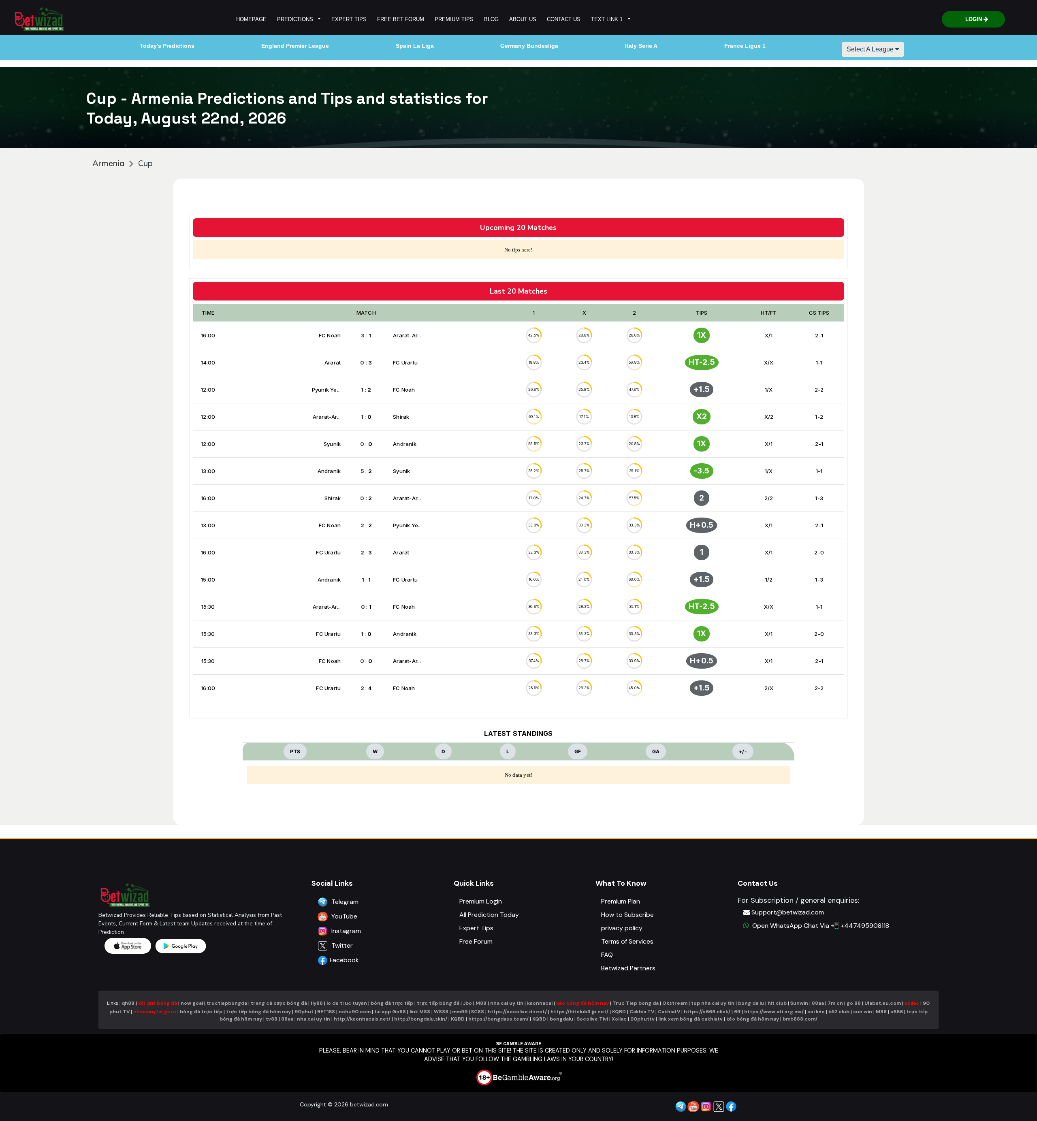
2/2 (768, 498)
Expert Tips (349, 19)
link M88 (420, 1011)
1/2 (769, 579)
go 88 (854, 1003)
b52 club (838, 1011)
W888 (441, 1011)
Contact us (563, 19)
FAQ (607, 955)
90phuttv (642, 1019)
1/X (769, 389)
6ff (737, 1011)
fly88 (317, 1003)
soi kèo (816, 1011)
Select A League (871, 49)
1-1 (819, 362)
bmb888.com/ (800, 1019)
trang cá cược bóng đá (279, 1003)
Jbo (467, 1003)
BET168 (326, 1011)
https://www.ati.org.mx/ (774, 1011)
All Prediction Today (489, 914)
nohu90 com (355, 1011)
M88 (481, 1003)
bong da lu (751, 1003)
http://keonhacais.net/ (362, 1019)
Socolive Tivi (592, 1019)
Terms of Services (627, 941)
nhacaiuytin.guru (154, 1011)
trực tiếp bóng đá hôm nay (258, 1011)
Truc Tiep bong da (635, 1003)
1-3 (819, 498)
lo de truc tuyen (346, 1003)
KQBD (619, 1011)
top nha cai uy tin (712, 1003)
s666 (896, 1011)
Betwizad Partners (628, 968)
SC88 (477, 1011)
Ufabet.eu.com (882, 1003)
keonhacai (540, 1003)
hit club (777, 1003)
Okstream (674, 1003)
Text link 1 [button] (608, 19)
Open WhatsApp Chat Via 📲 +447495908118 (819, 925)
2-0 (819, 552)
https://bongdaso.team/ (498, 1019)
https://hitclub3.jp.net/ (579, 1011)
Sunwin (799, 1003)
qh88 (128, 1003)
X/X (769, 362)
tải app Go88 (390, 1011)
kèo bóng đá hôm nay (582, 1003)
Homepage (251, 19)
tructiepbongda (227, 1003)
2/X (769, 688)
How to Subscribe (627, 914)
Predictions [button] (296, 19)
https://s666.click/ (707, 1011)
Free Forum (476, 941)
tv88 (271, 1019)
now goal (192, 1003)
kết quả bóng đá (157, 1003)
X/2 (769, 416)
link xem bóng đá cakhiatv (690, 1019)
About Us (522, 19)
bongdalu (561, 1019)
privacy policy (621, 928)
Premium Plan (620, 901)
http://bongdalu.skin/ (420, 1019)
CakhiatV (669, 1011)
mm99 (459, 1011)
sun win (862, 1011)
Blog (491, 19)
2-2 (819, 389)
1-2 (819, 416)
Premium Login (480, 901)
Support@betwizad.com (787, 912)
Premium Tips (454, 19)
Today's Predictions (167, 46)
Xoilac (619, 1019)
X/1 (769, 335)
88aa (818, 1003)
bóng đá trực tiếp (392, 1003)
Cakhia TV (641, 1011)
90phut (304, 1011)
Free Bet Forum (400, 19)
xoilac (912, 1003)
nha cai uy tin (506, 1003)
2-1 (819, 335)
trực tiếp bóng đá (439, 1003)
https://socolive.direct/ (517, 1011)
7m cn (835, 1003)
